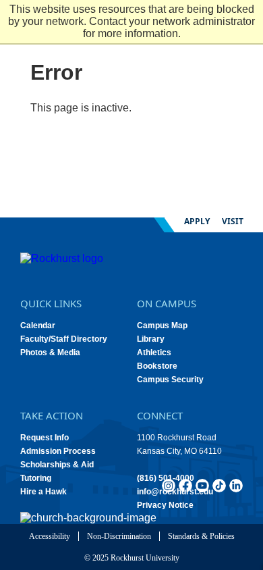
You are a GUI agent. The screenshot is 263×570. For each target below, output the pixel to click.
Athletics (154, 352)
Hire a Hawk (43, 491)
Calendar (37, 325)
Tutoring (35, 478)
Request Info (44, 437)
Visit (232, 221)
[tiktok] (219, 485)
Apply (197, 221)
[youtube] (202, 485)
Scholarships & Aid (57, 464)
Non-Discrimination (119, 536)
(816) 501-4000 (165, 478)
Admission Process (58, 451)
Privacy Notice (165, 505)
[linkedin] (236, 485)
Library (151, 339)
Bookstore (157, 366)
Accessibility (49, 536)
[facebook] (185, 485)
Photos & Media (50, 352)
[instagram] (168, 485)
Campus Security (170, 379)
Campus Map (162, 325)
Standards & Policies (201, 536)
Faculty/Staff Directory (63, 339)
